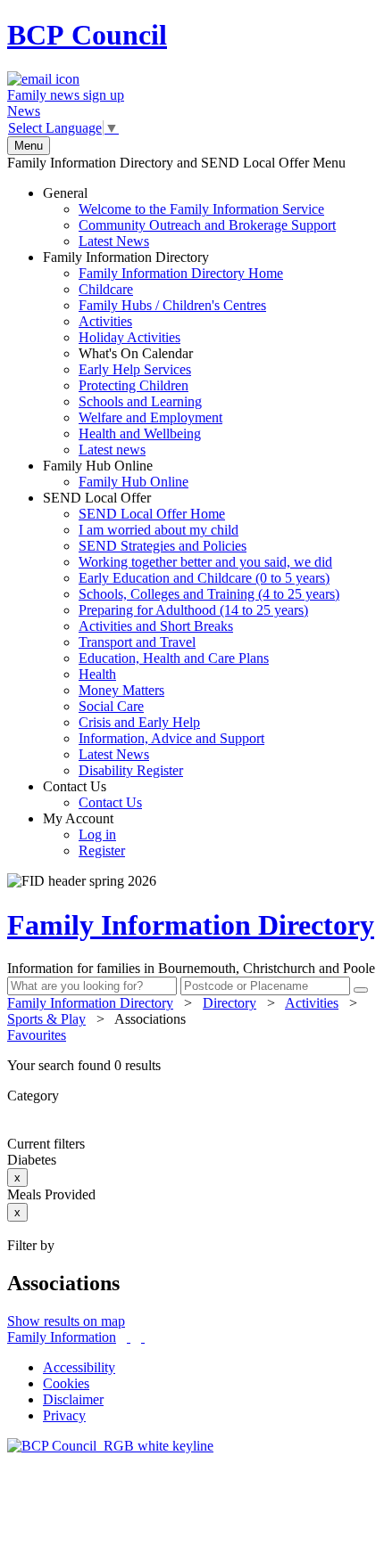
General (189, 217)
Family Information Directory (163, 353)
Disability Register (131, 770)
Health (97, 674)
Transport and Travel (137, 642)
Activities (105, 321)
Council (87, 35)
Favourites (36, 1035)
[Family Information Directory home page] (110, 1445)
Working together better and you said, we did (205, 561)
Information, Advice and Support (171, 738)
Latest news (112, 449)
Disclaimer (73, 1399)
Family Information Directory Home (181, 273)
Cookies (66, 1383)
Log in (97, 834)
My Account (84, 834)
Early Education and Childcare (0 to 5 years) (204, 577)
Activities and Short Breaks (156, 626)
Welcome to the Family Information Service (201, 209)
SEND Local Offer (191, 634)
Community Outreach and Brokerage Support (207, 225)
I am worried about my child (158, 529)
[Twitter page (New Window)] (128, 1337)
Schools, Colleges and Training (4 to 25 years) (209, 593)
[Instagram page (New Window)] (143, 1337)
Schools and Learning (140, 401)
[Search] (361, 990)
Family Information (61, 1337)
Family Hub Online (115, 473)
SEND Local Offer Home (152, 513)
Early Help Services (135, 369)
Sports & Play (46, 1018)
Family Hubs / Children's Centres (172, 305)
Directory (229, 1002)
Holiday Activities (129, 337)
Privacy (64, 1415)
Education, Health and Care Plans (174, 658)
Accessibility (79, 1367)
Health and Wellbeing (140, 433)
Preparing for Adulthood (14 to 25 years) (193, 609)
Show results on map (66, 1321)
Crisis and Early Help (139, 722)
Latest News (114, 241)
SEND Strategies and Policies (162, 545)
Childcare (106, 289)
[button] (192, 1066)
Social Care (111, 706)
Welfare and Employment (150, 417)
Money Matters (121, 690)
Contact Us (92, 794)
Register (102, 850)
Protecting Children (133, 385)
